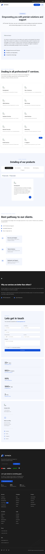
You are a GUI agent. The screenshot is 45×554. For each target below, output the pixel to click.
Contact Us (37, 4)
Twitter (7, 433)
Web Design (27, 103)
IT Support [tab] (22, 170)
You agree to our (13, 347)
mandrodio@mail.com (5, 542)
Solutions (32, 506)
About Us (17, 498)
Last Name (25, 325)
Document (18, 519)
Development (6, 90)
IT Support (27, 142)
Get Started (22, 350)
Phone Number (7, 334)
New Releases (33, 504)
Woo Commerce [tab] (18, 168)
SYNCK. (42, 1)
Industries (3, 521)
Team (17, 506)
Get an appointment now (7, 481)
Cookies (17, 517)
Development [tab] (9, 168)
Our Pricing (33, 498)
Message (6, 339)
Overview (32, 502)
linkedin (7, 438)
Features (32, 500)
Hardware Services (7, 116)
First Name (6, 325)
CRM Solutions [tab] (27, 168)
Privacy (17, 523)
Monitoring (27, 129)
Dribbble (7, 431)
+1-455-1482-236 (4, 530)
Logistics (2, 517)
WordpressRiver (41, 550)
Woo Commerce (28, 90)
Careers (17, 502)
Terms (17, 521)
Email (6, 330)
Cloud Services (28, 116)
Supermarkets (3, 519)
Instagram (7, 436)
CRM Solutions (6, 103)
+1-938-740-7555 (4, 533)
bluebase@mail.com (21, 321)
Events (17, 504)
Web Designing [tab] (36, 168)
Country (25, 334)
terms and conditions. (16, 347)
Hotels (2, 523)
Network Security (6, 129)
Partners (17, 500)
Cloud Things (4, 502)
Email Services (6, 142)
